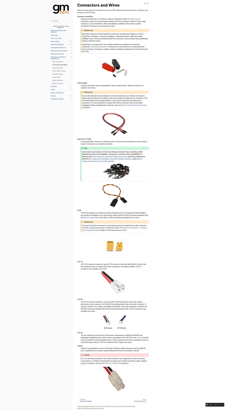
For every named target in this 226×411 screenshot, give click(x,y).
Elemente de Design (57, 44)
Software (54, 86)
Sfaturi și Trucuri (57, 83)
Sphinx (86, 408)
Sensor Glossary (57, 80)
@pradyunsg (96, 408)
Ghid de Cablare (57, 62)
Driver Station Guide (59, 71)
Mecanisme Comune (57, 54)
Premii (53, 89)
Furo (102, 408)
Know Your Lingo (56, 38)
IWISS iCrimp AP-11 (101, 47)
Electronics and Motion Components (58, 57)
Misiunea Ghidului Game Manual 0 (58, 31)
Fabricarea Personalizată (59, 51)
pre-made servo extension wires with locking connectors (110, 159)
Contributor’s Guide (57, 99)
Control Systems (57, 68)
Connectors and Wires (59, 65)
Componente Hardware (58, 47)
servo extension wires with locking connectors (109, 156)
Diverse (53, 96)
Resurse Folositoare (57, 93)
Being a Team (55, 41)
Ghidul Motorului (57, 74)
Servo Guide (56, 77)
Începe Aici (54, 35)
